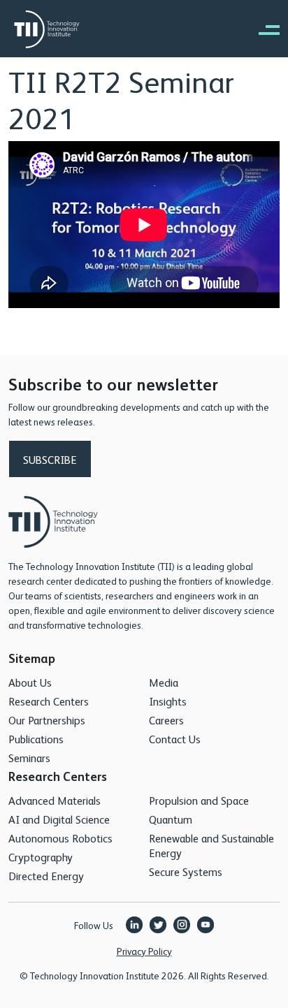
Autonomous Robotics (60, 838)
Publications (36, 738)
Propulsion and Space (199, 800)
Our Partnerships (46, 720)
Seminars (29, 757)
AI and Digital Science (59, 819)
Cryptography (40, 856)
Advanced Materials (54, 800)
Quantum (170, 819)
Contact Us (175, 738)
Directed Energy (46, 875)
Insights (168, 701)
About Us (30, 682)
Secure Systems (185, 871)
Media (163, 682)
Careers (166, 720)
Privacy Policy (144, 950)
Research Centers (48, 701)
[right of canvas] (262, 29)
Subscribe (50, 459)
